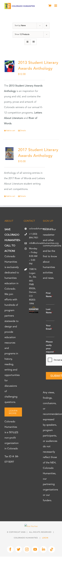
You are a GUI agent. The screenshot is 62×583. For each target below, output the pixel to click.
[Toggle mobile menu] (55, 5)
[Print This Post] (31, 526)
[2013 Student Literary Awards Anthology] (9, 66)
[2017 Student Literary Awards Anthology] (9, 153)
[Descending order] (47, 26)
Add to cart (10, 131)
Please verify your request (50, 347)
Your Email (49, 327)
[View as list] (33, 42)
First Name (49, 294)
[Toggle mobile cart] (49, 5)
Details (23, 131)
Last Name (49, 311)
